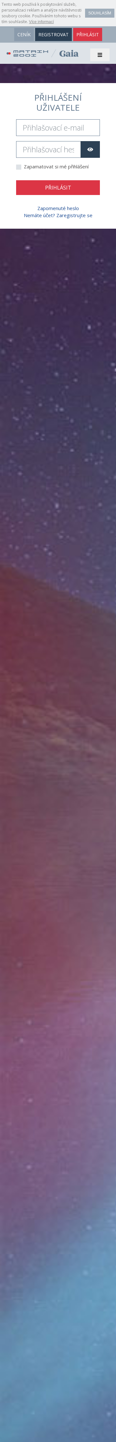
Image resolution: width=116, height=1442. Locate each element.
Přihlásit (58, 187)
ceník (24, 34)
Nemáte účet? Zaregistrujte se (58, 215)
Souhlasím (99, 13)
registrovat (53, 34)
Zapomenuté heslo (58, 208)
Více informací (41, 22)
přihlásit (87, 34)
